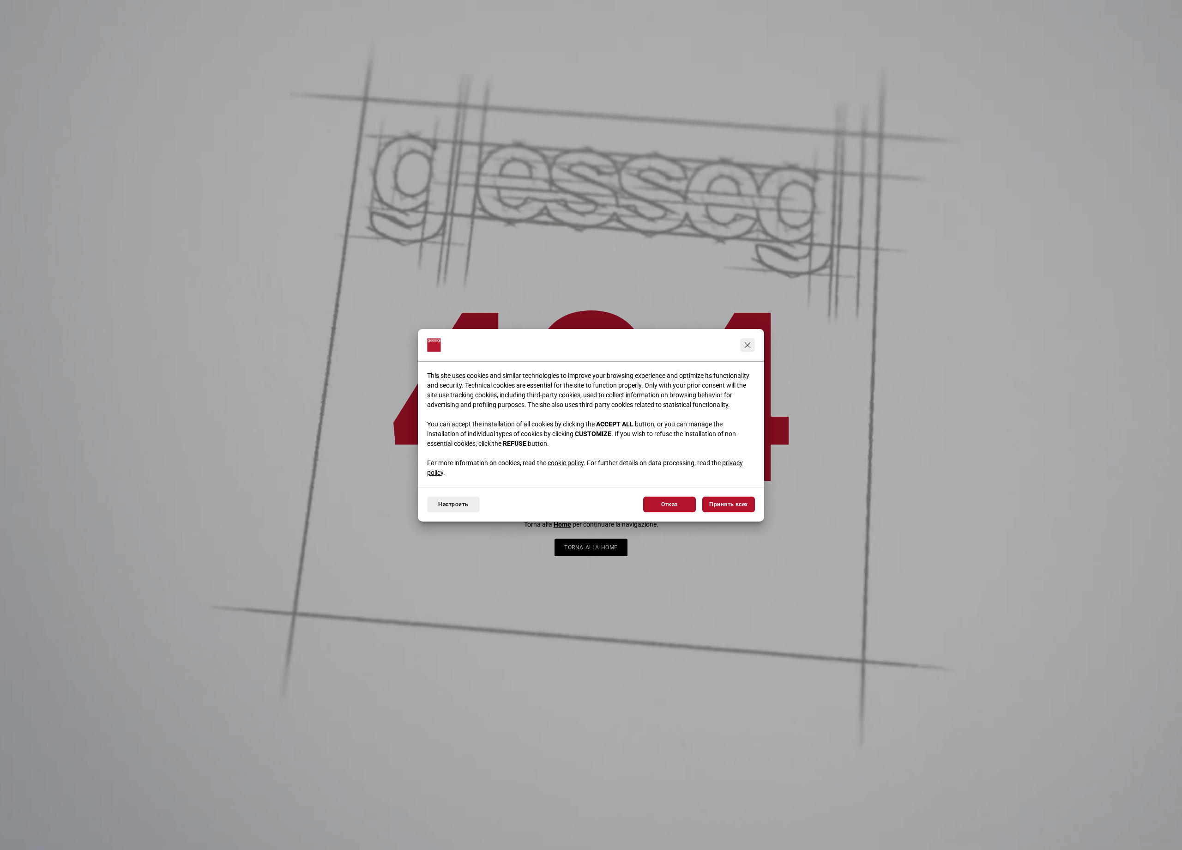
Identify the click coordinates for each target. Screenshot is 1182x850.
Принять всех (728, 504)
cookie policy (566, 463)
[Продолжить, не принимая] (747, 345)
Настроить (453, 504)
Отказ (669, 504)
